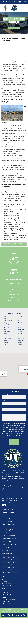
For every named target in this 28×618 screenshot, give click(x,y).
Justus (19, 337)
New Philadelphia (8, 338)
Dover (5, 329)
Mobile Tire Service (8, 524)
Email (3, 400)
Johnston (20, 327)
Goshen (19, 335)
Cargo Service (14, 289)
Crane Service (6, 550)
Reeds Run (6, 335)
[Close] (4, 373)
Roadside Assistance (14, 283)
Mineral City (21, 338)
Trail (5, 344)
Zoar (5, 348)
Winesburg (20, 316)
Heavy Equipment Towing (14, 300)
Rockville (20, 331)
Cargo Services (7, 533)
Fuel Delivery (6, 515)
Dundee (6, 325)
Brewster (20, 346)
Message (4, 413)
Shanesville (6, 333)
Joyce (5, 337)
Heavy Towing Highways (9, 544)
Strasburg (6, 324)
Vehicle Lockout (7, 521)
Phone (4, 406)
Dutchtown (20, 340)
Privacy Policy (8, 500)
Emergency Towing (14, 294)
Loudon (6, 318)
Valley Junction (21, 324)
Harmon (20, 344)
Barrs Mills (6, 322)
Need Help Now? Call (9, 2)
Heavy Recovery (14, 291)
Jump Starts (6, 518)
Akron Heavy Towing (8, 530)
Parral (5, 316)
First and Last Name (7, 394)
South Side (6, 342)
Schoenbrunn (21, 325)
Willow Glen (7, 327)
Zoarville (20, 322)
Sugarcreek (7, 331)
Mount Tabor (21, 329)
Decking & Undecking (9, 535)
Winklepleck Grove (8, 320)
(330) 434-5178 (21, 2)
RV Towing (14, 297)
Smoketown (21, 318)
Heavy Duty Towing (14, 286)
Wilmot (5, 346)
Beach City (6, 340)
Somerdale (20, 333)
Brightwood (21, 342)
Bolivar (19, 320)
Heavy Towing (6, 527)
